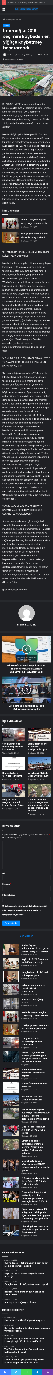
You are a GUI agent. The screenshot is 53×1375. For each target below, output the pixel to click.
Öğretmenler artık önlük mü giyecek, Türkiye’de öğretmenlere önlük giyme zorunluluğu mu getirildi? (35, 1214)
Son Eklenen (26, 935)
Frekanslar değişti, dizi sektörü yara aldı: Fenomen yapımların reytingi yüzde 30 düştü (34, 1197)
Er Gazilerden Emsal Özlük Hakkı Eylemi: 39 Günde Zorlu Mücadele (35, 1181)
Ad (4, 873)
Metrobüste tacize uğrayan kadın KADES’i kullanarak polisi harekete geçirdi (35, 1166)
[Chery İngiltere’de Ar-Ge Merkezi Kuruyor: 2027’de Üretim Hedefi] (11, 1230)
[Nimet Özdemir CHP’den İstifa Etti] (13, 763)
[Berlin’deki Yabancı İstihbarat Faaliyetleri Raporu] (39, 734)
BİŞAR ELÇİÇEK (13, 55)
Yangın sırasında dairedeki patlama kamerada (12, 746)
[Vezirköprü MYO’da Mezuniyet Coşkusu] (39, 763)
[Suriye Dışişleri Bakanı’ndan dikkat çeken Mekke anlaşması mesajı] (11, 949)
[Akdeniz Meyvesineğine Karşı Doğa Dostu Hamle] (10, 223)
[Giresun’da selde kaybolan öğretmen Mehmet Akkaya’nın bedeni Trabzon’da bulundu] (39, 790)
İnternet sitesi (8, 895)
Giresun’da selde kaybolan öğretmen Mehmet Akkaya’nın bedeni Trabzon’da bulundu (38, 805)
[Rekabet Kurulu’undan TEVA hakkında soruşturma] (11, 989)
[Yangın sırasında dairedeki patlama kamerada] (13, 734)
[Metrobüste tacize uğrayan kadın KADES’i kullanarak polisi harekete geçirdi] (11, 1165)
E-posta (6, 884)
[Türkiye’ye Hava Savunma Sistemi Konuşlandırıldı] (10, 237)
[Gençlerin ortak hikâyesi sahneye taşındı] (11, 976)
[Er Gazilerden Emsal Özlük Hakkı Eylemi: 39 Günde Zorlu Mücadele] (11, 1182)
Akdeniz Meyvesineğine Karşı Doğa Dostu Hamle (34, 1014)
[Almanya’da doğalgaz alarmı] (11, 1003)
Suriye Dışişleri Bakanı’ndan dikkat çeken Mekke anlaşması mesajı (35, 948)
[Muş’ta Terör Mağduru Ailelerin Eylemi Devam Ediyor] (13, 790)
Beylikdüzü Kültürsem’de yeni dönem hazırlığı (34, 961)
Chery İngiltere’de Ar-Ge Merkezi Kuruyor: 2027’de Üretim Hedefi (35, 1229)
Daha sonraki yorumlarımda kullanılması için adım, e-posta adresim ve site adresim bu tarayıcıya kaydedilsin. (24, 910)
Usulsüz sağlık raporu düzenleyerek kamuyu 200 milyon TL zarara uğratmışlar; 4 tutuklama (35, 1114)
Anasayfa (9, 19)
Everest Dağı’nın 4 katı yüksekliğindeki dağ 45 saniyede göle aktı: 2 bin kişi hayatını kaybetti (34, 1057)
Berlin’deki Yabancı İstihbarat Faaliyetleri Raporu (38, 746)
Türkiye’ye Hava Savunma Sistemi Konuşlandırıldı (35, 1027)
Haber (18, 19)
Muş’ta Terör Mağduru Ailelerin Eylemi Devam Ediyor (13, 802)
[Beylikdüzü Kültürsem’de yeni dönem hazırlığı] (11, 963)
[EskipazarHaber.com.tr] (26, 9)
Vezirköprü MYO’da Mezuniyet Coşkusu (38, 774)
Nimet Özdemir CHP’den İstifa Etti (12, 774)
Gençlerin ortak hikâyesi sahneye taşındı (26, 2)
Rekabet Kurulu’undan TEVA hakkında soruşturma (33, 988)
